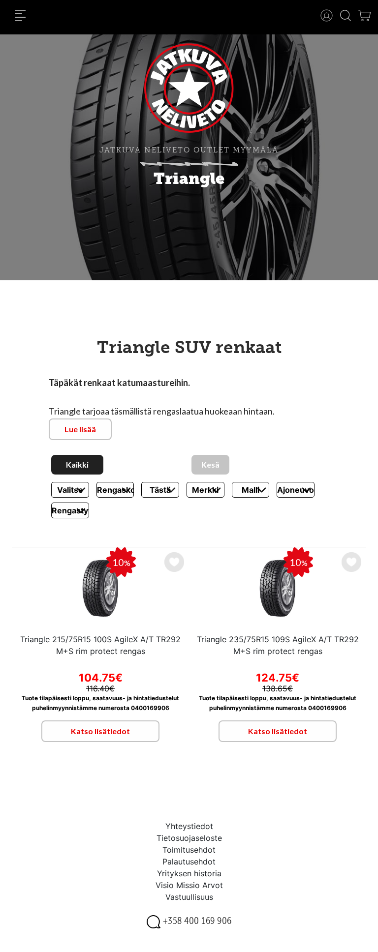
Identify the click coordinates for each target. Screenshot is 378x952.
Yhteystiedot (189, 826)
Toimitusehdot (189, 850)
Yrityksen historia (189, 873)
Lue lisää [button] (80, 429)
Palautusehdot (189, 861)
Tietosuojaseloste (189, 838)
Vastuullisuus (189, 897)
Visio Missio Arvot (189, 885)
